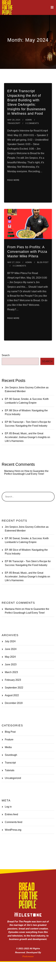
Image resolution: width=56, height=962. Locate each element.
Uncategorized (13, 778)
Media (8, 747)
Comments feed (13, 822)
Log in (8, 806)
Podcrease (28, 956)
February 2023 (13, 680)
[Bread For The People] (7, 7)
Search (6, 355)
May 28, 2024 (13, 120)
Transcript (13, 123)
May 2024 (10, 656)
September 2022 (14, 687)
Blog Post (43, 262)
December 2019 (14, 703)
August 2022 (12, 695)
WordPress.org (13, 829)
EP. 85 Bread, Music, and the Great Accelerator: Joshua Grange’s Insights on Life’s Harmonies (27, 437)
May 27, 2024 (13, 262)
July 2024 (10, 641)
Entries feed (11, 814)
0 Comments (32, 123)
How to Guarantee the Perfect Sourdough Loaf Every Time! (26, 472)
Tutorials (9, 770)
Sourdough (11, 755)
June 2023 (10, 664)
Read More (13, 180)
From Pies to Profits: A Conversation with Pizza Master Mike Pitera (27, 251)
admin (28, 120)
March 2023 (11, 672)
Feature (9, 739)
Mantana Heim (12, 471)
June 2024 (10, 649)
